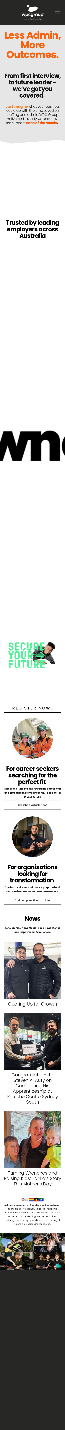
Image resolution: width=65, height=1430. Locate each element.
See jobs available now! (32, 805)
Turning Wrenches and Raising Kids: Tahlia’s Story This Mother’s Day (32, 1178)
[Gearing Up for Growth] (32, 970)
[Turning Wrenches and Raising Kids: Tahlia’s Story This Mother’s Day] (32, 1139)
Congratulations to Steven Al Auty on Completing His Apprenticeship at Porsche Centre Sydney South (32, 1088)
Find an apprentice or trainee (32, 900)
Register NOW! (32, 708)
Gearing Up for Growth (32, 1004)
